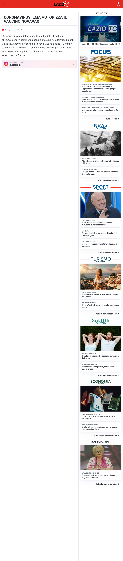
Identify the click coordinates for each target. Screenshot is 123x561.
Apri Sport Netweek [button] (107, 252)
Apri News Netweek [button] (107, 180)
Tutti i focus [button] (111, 119)
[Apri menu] (4, 4)
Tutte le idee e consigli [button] (106, 484)
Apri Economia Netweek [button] (105, 435)
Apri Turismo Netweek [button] (106, 314)
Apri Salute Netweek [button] (107, 375)
